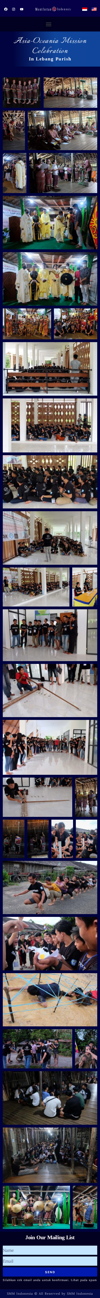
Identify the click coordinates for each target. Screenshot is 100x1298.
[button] (48, 24)
